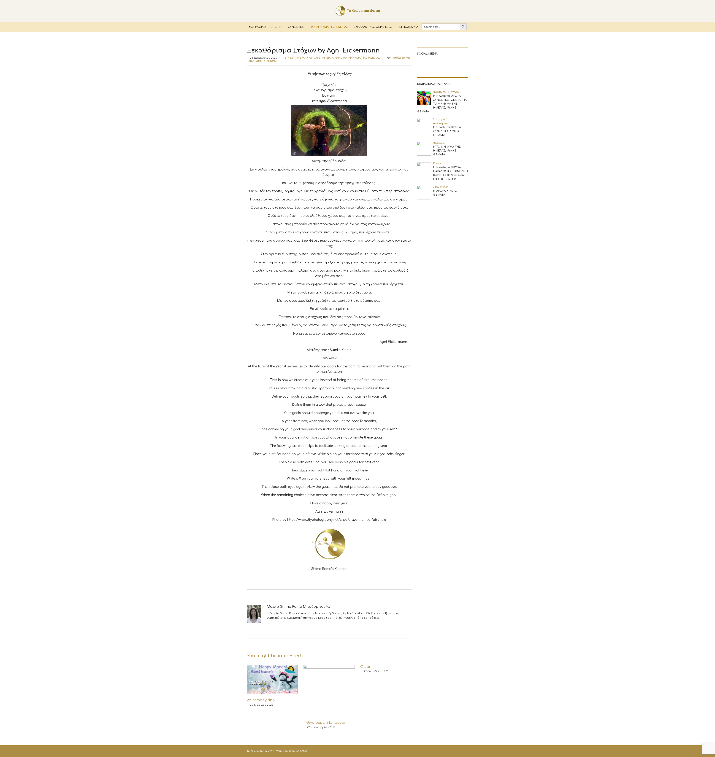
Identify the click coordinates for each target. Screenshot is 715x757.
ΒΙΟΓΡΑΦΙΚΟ (257, 26)
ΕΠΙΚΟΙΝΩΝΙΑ (408, 26)
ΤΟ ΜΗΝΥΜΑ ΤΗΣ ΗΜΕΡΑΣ (329, 26)
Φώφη (365, 667)
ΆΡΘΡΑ (276, 26)
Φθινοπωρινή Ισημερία (325, 722)
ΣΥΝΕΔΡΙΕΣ (296, 26)
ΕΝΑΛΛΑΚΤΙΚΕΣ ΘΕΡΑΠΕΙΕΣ (373, 26)
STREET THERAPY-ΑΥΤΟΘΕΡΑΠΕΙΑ (308, 57)
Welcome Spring (261, 700)
